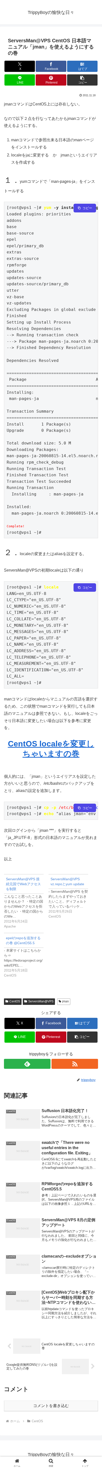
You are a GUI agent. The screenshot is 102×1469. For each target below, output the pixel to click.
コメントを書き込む (51, 1406)
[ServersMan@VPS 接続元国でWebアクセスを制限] (26, 901)
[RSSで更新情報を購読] (74, 1064)
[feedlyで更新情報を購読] (27, 1064)
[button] (82, 80)
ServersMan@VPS (40, 1001)
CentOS (14, 1001)
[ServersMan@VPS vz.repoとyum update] (71, 896)
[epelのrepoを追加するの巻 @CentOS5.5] (26, 955)
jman (65, 1001)
